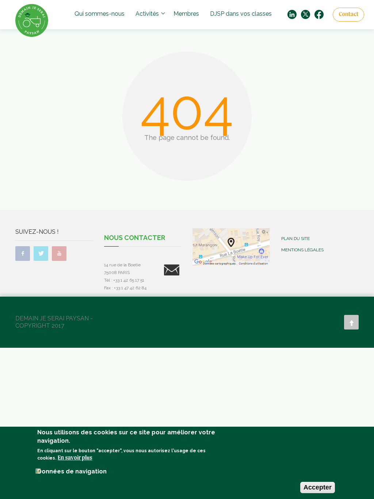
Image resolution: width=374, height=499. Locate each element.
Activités (147, 13)
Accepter (318, 487)
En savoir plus (75, 458)
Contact (348, 14)
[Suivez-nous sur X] (305, 14)
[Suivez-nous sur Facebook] (319, 14)
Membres (186, 13)
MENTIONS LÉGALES (302, 249)
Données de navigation (72, 471)
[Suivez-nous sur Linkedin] (292, 14)
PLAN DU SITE (295, 238)
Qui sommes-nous (100, 13)
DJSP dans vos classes (241, 13)
